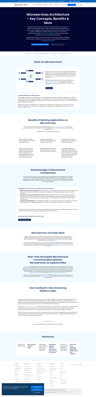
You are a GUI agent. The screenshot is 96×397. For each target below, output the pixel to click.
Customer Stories (27, 366)
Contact (61, 368)
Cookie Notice (14, 388)
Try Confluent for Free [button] (48, 321)
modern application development (59, 126)
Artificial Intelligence (27, 372)
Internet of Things (27, 381)
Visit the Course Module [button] (24, 219)
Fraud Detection (27, 377)
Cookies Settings (37, 392)
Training (51, 375)
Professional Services (53, 377)
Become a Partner (63, 379)
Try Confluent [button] (71, 4)
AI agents (28, 107)
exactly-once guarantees (35, 272)
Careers (61, 370)
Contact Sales (76, 1)
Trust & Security (63, 381)
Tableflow (16, 379)
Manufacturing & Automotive (42, 370)
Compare (51, 385)
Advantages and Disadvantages (41, 53)
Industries (39, 364)
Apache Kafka (26, 266)
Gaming (38, 379)
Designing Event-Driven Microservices (62, 245)
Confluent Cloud (17, 366)
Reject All (37, 389)
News (61, 375)
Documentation (52, 370)
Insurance (38, 375)
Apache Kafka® (51, 40)
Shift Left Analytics (27, 370)
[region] (23, 389)
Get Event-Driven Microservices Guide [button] (40, 44)
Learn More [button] (49, 88)
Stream (16, 372)
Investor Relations (63, 372)
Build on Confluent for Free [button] (57, 44)
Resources (52, 364)
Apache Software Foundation (51, 392)
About (61, 364)
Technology (39, 377)
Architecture (54, 53)
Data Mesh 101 (48, 246)
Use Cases (26, 364)
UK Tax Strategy (63, 383)
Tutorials (51, 372)
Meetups (51, 383)
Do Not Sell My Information (47, 389)
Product (16, 364)
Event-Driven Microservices (29, 375)
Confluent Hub (17, 381)
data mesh (55, 240)
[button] (48, 80)
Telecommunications (40, 372)
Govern (16, 377)
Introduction (28, 53)
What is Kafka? (52, 366)
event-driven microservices (51, 81)
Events (51, 379)
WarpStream (17, 370)
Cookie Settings (62, 389)
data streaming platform (30, 306)
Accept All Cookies (37, 387)
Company (62, 366)
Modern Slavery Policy (55, 389)
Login (70, 1)
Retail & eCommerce (40, 368)
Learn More (62, 1)
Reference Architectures (28, 368)
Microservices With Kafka (65, 53)
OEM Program (52, 381)
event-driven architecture (49, 33)
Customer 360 (26, 379)
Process (16, 375)
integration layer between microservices (57, 272)
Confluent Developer (53, 368)
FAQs (61, 377)
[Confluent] (21, 5)
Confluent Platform (18, 368)
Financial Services (40, 366)
